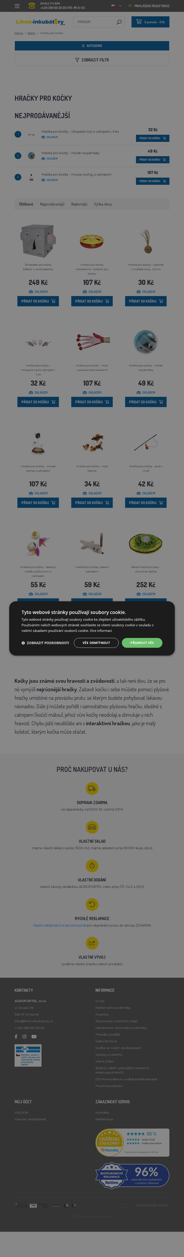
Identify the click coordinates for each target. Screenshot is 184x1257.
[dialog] (92, 628)
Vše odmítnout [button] (96, 643)
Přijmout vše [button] (142, 643)
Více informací (101, 630)
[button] (45, 642)
